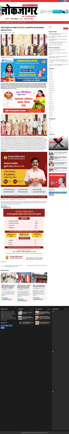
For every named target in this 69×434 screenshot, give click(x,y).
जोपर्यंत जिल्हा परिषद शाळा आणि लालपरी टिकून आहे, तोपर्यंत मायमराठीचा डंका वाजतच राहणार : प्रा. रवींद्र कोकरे (8, 287)
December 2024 (51, 106)
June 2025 (50, 95)
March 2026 (51, 79)
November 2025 (51, 86)
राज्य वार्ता (11, 22)
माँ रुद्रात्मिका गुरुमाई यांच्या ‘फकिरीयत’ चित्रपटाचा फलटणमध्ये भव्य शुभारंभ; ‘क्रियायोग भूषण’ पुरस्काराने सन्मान (24, 287)
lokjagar (13, 32)
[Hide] (0, 16)
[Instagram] (6, 207)
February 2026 (51, 81)
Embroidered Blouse (52, 56)
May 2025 (50, 97)
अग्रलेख (18, 22)
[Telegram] (8, 207)
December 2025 (51, 84)
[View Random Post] (65, 22)
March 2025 (51, 101)
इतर (25, 22)
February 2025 (51, 103)
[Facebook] (4, 207)
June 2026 (50, 73)
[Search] (67, 22)
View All (31, 309)
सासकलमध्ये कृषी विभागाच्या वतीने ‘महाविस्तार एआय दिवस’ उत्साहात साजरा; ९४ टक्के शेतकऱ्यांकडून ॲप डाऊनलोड (60, 168)
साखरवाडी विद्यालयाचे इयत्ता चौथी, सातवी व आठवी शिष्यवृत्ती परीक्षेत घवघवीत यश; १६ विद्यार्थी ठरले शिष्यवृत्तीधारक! (60, 157)
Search (50, 26)
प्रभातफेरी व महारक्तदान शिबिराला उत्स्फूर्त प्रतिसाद (60, 152)
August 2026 (51, 70)
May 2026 (50, 75)
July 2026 (50, 72)
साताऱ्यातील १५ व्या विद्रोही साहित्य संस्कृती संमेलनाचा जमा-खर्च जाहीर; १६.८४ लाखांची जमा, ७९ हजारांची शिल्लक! (58, 145)
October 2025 (51, 88)
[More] (10, 207)
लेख (15, 22)
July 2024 (50, 112)
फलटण (3, 22)
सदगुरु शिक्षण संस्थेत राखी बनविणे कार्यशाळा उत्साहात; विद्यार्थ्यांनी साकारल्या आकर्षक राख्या (27, 317)
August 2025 (51, 92)
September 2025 (51, 90)
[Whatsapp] (2, 207)
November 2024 (51, 108)
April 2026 (50, 77)
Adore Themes (44, 432)
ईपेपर (22, 22)
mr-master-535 (51, 64)
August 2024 (51, 110)
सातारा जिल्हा (7, 22)
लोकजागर (30, 432)
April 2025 (50, 99)
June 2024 (50, 114)
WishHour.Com (51, 49)
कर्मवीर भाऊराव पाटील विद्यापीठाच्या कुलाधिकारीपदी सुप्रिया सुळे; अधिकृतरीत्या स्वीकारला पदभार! (45, 313)
